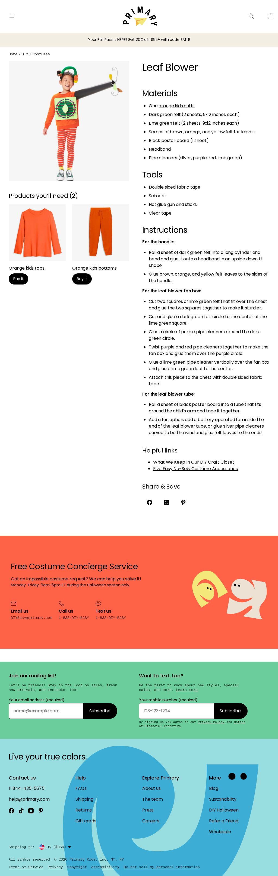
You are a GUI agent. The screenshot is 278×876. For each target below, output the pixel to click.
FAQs (80, 788)
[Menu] (11, 16)
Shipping (84, 799)
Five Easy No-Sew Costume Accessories (195, 469)
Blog (213, 788)
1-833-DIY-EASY (74, 617)
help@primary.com (29, 799)
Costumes (41, 54)
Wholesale (220, 832)
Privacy (55, 867)
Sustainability (222, 799)
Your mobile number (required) (168, 700)
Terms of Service (26, 867)
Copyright (77, 867)
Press (148, 810)
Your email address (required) (37, 700)
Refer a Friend (223, 821)
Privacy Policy (211, 722)
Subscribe (99, 711)
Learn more (187, 690)
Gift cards (85, 821)
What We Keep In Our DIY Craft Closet (193, 462)
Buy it (18, 279)
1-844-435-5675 (27, 788)
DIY (25, 54)
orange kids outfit (177, 106)
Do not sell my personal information (162, 867)
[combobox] (60, 847)
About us (151, 788)
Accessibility (105, 867)
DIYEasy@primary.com (31, 617)
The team (152, 799)
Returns (83, 810)
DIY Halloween (224, 810)
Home (13, 54)
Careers (150, 821)
